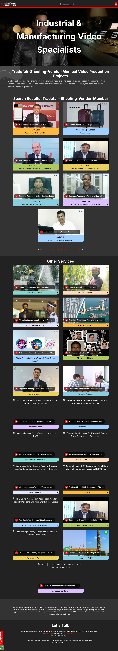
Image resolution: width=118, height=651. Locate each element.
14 (76, 249)
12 (70, 249)
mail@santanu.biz (69, 633)
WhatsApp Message (60, 635)
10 (64, 249)
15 (79, 249)
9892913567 (49, 633)
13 (73, 249)
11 (67, 249)
